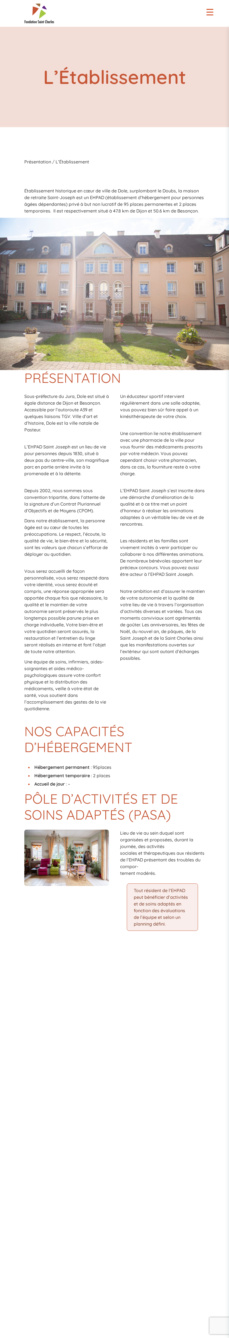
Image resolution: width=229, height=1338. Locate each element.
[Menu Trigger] (210, 12)
